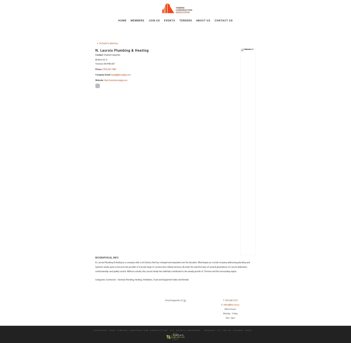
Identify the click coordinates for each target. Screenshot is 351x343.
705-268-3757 (231, 300)
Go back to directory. (108, 43)
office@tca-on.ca (231, 305)
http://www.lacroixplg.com (115, 80)
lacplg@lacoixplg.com (121, 75)
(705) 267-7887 (109, 69)
